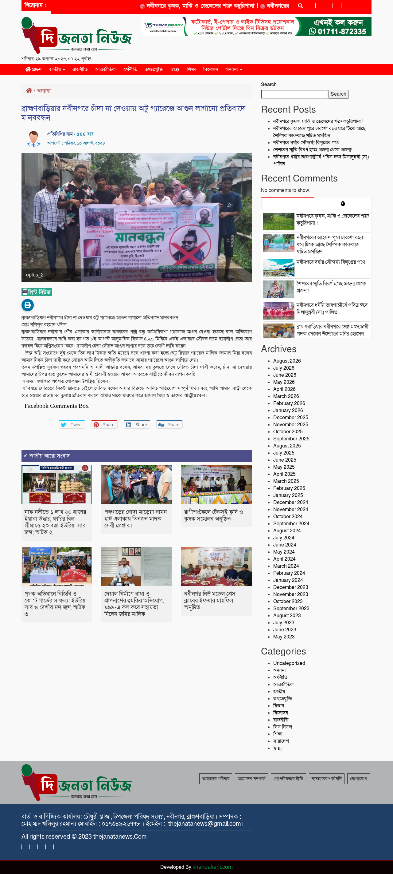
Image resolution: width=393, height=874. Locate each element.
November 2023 (290, 594)
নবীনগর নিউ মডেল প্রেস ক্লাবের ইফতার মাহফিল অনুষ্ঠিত (209, 600)
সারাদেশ (281, 741)
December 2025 (290, 417)
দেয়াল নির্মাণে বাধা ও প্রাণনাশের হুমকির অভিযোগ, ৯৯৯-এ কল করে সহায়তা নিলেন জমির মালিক (134, 604)
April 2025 (284, 474)
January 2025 (288, 495)
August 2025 (287, 446)
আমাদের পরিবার (215, 779)
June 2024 (284, 545)
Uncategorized (289, 663)
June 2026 (284, 375)
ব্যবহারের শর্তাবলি (327, 779)
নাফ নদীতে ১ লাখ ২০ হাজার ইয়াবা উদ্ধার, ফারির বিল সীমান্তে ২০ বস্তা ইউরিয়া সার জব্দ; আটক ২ (55, 522)
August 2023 (287, 615)
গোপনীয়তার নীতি (288, 779)
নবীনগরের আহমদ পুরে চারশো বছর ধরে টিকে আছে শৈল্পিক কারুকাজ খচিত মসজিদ (319, 132)
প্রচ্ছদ (36, 69)
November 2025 (290, 424)
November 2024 (290, 509)
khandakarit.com (213, 867)
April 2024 (284, 559)
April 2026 (284, 389)
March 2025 (286, 481)
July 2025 (283, 453)
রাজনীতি (80, 69)
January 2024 (288, 580)
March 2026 (286, 396)
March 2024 (286, 566)
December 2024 (290, 502)
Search (269, 84)
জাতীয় (55, 69)
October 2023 (288, 601)
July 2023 (283, 622)
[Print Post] (27, 305)
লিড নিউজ (282, 727)
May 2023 (284, 637)
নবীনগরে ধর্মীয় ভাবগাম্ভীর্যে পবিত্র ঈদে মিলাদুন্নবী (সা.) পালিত (332, 309)
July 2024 (283, 537)
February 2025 (289, 488)
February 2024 (289, 573)
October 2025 (288, 431)
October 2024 (288, 516)
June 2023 (284, 629)
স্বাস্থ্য (175, 69)
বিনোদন (210, 69)
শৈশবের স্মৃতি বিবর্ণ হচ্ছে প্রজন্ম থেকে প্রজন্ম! (312, 149)
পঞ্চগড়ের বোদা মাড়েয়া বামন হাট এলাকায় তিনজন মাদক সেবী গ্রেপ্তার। (135, 519)
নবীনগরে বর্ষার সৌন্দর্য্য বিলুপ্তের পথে (306, 142)
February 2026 (289, 403)
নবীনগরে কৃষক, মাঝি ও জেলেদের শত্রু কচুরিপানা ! (189, 6)
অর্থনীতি (130, 69)
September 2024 (291, 523)
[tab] (287, 203)
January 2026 (288, 410)
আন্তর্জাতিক (105, 69)
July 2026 (283, 368)
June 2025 (284, 460)
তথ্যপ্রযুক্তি (154, 69)
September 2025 (291, 438)
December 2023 (290, 587)
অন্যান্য (232, 69)
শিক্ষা (191, 69)
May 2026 (284, 382)
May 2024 (284, 552)
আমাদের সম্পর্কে (251, 779)
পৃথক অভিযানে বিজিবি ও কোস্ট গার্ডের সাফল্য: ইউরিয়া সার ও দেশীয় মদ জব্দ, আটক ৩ (56, 604)
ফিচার (278, 705)
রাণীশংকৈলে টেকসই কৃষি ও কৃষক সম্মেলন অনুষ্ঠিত (213, 515)
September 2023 (291, 608)
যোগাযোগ (358, 779)
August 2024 (287, 530)
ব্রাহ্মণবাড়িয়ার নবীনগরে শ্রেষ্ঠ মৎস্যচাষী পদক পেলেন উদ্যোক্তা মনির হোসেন (332, 330)
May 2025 (284, 467)
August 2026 (287, 361)
